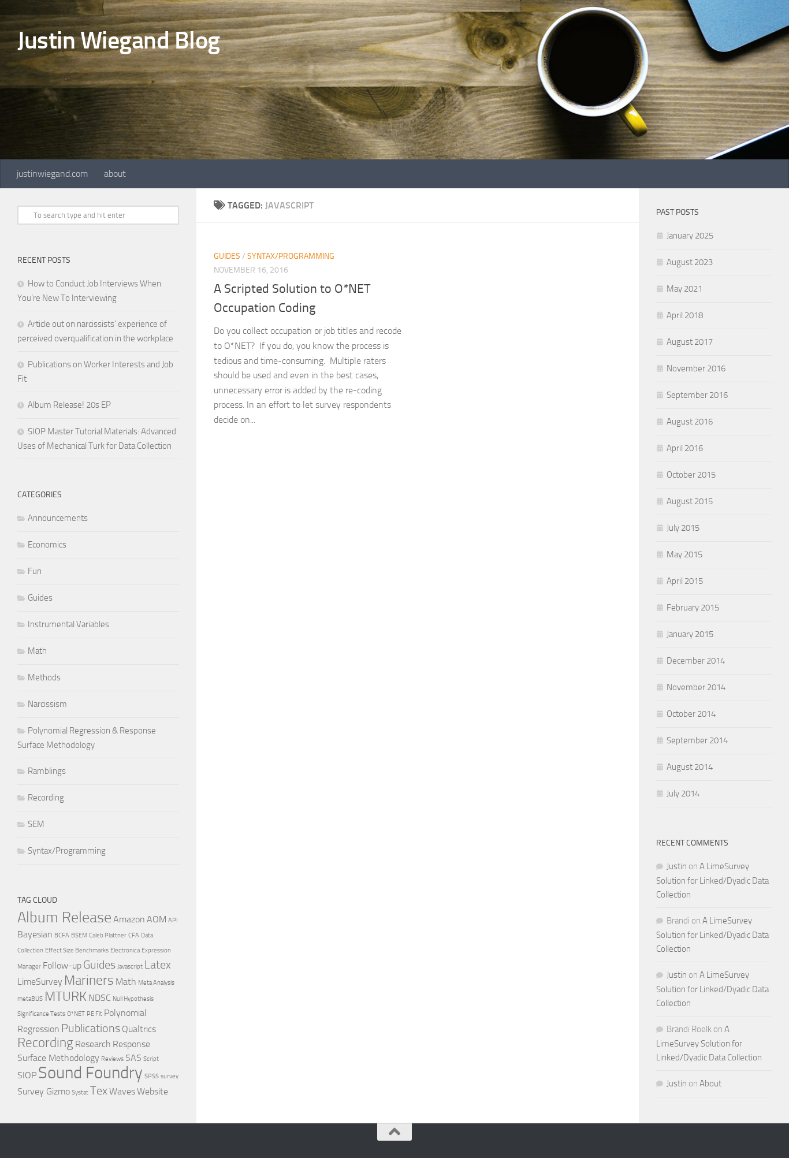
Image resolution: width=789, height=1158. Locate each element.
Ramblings (47, 771)
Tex (98, 1090)
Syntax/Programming (290, 256)
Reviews (112, 1059)
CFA (133, 935)
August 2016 (690, 421)
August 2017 (690, 342)
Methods (44, 677)
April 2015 (685, 581)
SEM (36, 824)
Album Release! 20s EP (69, 405)
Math (37, 651)
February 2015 (693, 607)
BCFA (61, 935)
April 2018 (685, 315)
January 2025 (690, 235)
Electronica (125, 950)
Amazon (129, 919)
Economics (47, 544)
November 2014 (696, 687)
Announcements (58, 518)
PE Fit (94, 1014)
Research (93, 1043)
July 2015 (683, 528)
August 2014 (690, 767)
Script (151, 1059)
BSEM (79, 935)
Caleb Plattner (107, 935)
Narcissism (47, 704)
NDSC (99, 997)
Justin (677, 866)
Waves (122, 1091)
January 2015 (690, 634)
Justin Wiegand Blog (118, 40)
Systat (80, 1092)
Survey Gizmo (43, 1091)
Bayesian (35, 934)
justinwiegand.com (52, 173)
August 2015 (690, 501)
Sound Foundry (90, 1073)
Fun (35, 571)
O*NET (76, 1014)
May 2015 (684, 554)
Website (152, 1091)
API (173, 920)
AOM (156, 919)
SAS (133, 1057)
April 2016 (685, 448)
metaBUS (30, 999)
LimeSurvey (39, 981)
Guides (227, 256)
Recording (46, 797)
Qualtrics (139, 1028)
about (115, 173)
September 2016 (697, 395)
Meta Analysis (156, 982)
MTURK (65, 996)
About (710, 1083)
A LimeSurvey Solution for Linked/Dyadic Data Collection (712, 880)
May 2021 (684, 289)
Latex (157, 964)
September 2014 (697, 740)
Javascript (130, 966)
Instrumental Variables (68, 624)
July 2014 (683, 793)
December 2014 (696, 661)
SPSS (151, 1076)
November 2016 (696, 368)
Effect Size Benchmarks (77, 950)
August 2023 (690, 262)
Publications (90, 1028)
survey (169, 1076)
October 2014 (691, 714)
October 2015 (691, 475)
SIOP (26, 1075)
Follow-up (62, 965)
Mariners (89, 980)
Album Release (64, 917)
